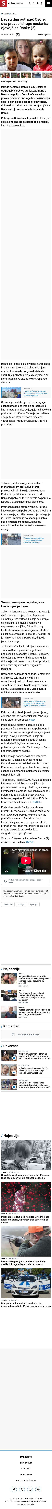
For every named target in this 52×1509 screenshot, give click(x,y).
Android (41, 891)
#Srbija (21, 904)
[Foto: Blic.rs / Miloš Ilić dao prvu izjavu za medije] (26, 75)
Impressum (26, 1462)
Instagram (38, 893)
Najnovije (11, 1135)
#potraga (33, 904)
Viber (16, 896)
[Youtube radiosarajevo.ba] (38, 1489)
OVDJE (37, 802)
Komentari (11, 1026)
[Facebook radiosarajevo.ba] (14, 1489)
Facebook (29, 893)
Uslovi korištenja (26, 1480)
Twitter (21, 893)
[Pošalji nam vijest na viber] (30, 1489)
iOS (47, 891)
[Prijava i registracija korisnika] (38, 3)
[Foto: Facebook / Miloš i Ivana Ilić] (47, 75)
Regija (13, 14)
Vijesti (5, 14)
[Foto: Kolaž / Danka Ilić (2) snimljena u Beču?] (36, 75)
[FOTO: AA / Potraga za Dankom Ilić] (15, 75)
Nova (31, 719)
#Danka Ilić (8, 904)
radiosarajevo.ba (35, 1498)
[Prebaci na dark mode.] (30, 3)
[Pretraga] (34, 3)
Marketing (26, 1457)
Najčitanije (11, 969)
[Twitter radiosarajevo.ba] (22, 1489)
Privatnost (26, 1474)
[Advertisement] (26, 244)
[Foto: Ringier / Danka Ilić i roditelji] (5, 75)
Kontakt (26, 1468)
